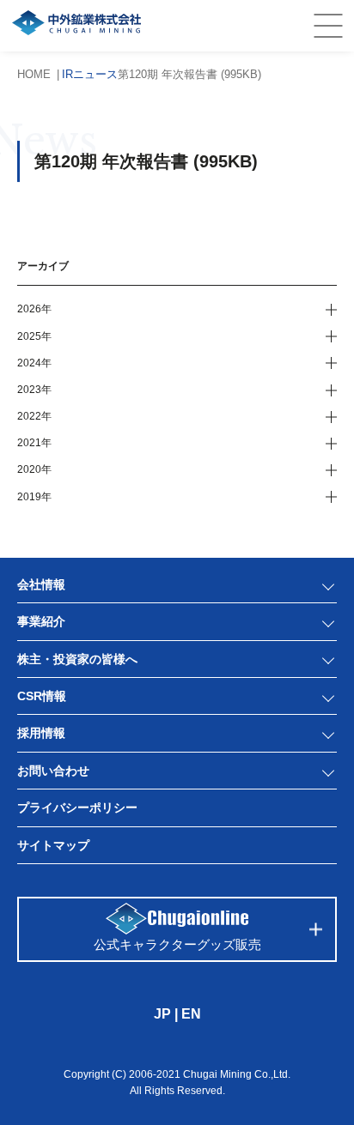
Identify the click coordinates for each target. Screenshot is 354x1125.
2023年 (34, 390)
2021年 (34, 443)
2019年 (34, 497)
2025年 (34, 336)
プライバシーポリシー (77, 807)
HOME (34, 74)
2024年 (34, 363)
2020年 (34, 469)
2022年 (34, 416)
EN (191, 1014)
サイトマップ (53, 845)
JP (162, 1014)
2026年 (34, 309)
